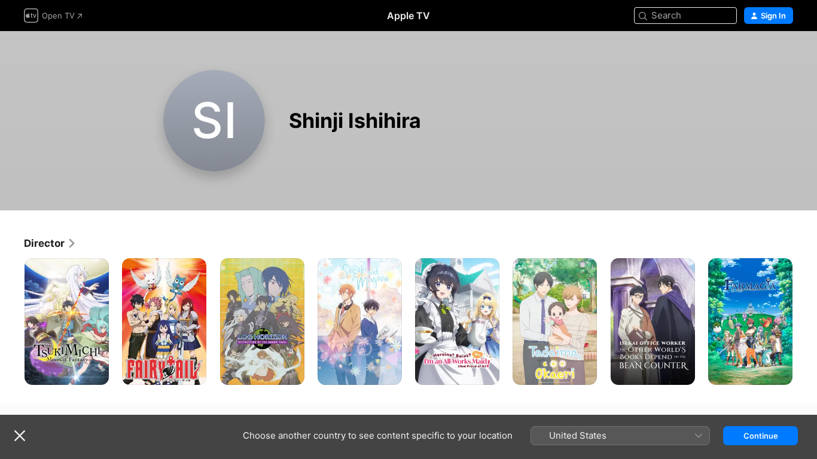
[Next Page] (805, 321)
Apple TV (408, 16)
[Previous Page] (12, 321)
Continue (760, 435)
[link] (50, 243)
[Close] (19, 435)
